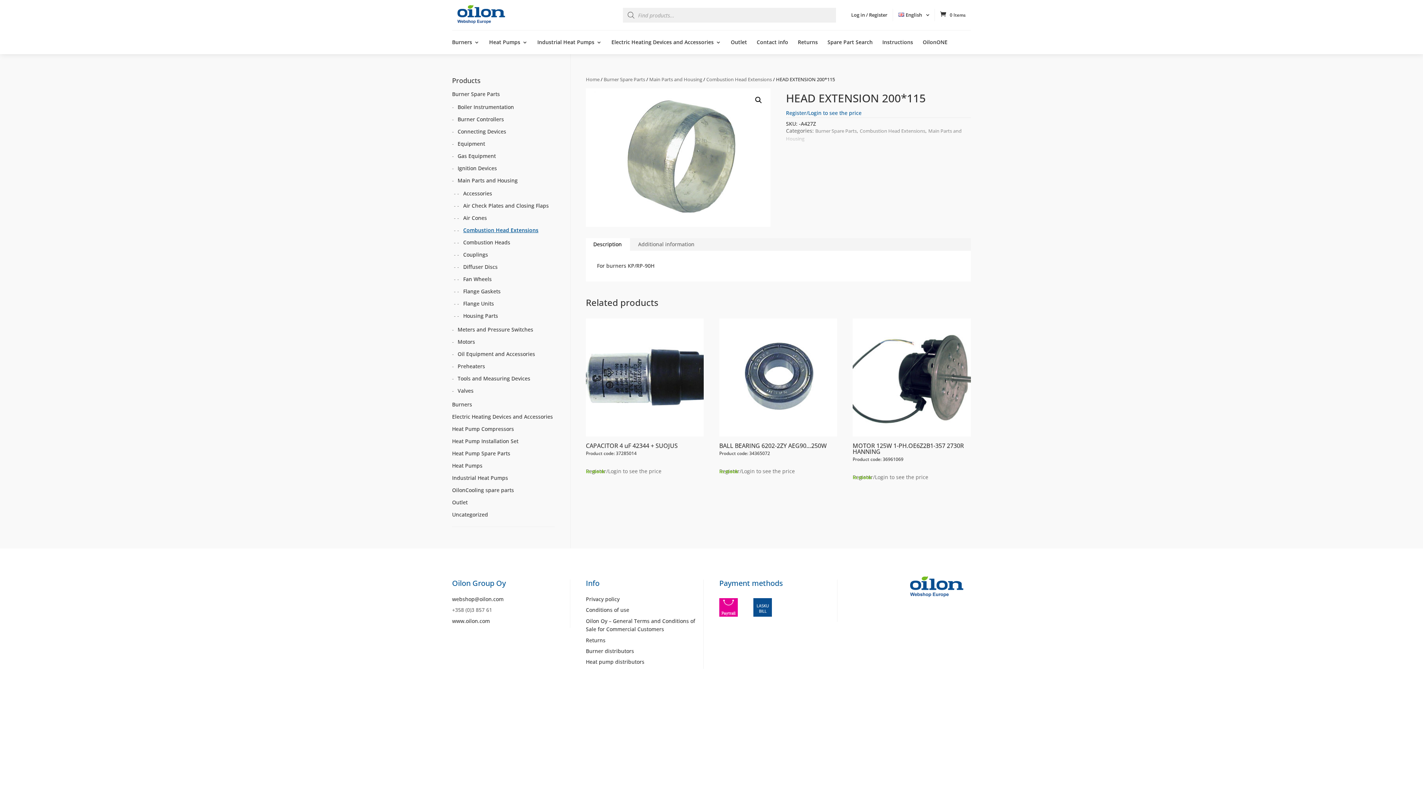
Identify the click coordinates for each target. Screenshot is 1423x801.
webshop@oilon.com (478, 599)
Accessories (477, 193)
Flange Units (478, 303)
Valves (466, 390)
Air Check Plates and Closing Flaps (506, 205)
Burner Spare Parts (624, 79)
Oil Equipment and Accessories (496, 353)
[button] (758, 100)
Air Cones (475, 217)
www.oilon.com (471, 620)
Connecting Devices (482, 131)
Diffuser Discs (480, 266)
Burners (462, 43)
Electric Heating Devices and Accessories (662, 43)
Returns (808, 43)
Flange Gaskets (482, 291)
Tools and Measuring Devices (494, 378)
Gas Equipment (477, 155)
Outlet (739, 43)
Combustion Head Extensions (739, 79)
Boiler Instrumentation (486, 107)
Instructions (897, 43)
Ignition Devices (477, 168)
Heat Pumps (504, 43)
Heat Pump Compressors (483, 428)
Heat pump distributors (615, 661)
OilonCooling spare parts (483, 490)
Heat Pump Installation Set (485, 441)
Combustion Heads (486, 242)
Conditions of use (607, 609)
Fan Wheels (477, 279)
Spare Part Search (850, 43)
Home (593, 79)
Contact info (772, 43)
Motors (466, 341)
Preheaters (471, 366)
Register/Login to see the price (824, 112)
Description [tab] (607, 244)
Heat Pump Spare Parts (481, 453)
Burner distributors (610, 651)
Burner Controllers (481, 119)
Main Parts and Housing (675, 79)
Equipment (471, 143)
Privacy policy (603, 599)
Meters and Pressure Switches (495, 329)
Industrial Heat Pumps (565, 43)
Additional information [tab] (666, 244)
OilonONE (935, 43)
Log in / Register (869, 14)
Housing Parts (480, 315)
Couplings (475, 254)
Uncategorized (470, 514)
